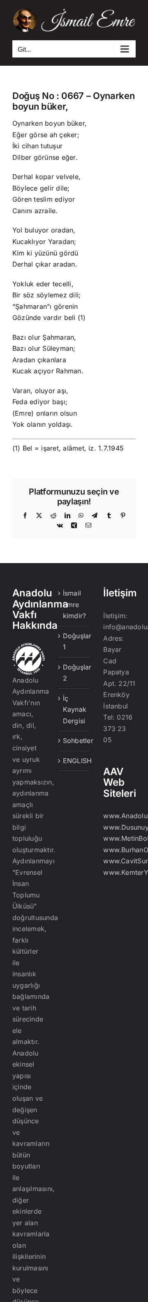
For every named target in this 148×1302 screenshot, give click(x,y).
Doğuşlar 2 (74, 673)
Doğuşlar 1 (74, 641)
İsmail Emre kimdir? (74, 604)
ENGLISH (74, 761)
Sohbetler (74, 740)
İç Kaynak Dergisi (74, 709)
